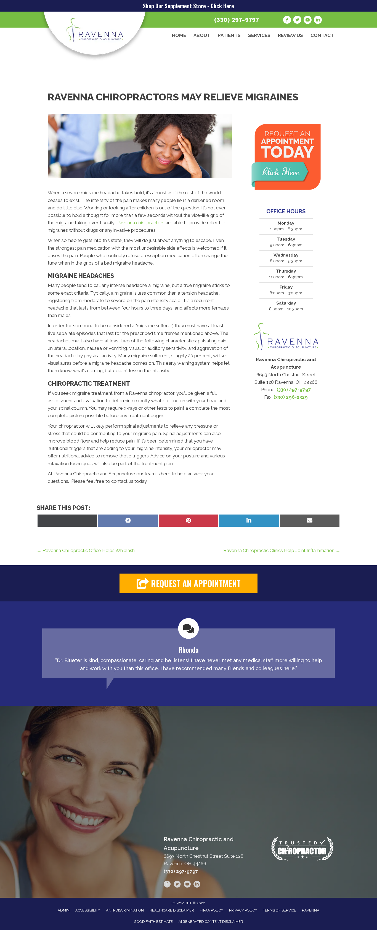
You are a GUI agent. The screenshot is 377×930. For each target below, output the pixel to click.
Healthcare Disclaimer (172, 910)
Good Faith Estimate (153, 922)
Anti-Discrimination (125, 910)
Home (179, 35)
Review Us (290, 35)
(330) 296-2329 (291, 397)
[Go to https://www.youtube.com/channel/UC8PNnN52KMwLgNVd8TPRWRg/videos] (307, 21)
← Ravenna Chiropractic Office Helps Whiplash (86, 550)
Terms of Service (279, 910)
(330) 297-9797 (236, 19)
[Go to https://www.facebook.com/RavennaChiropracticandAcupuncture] (287, 21)
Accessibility (87, 910)
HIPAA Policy (211, 910)
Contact (322, 35)
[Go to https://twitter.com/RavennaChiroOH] (297, 21)
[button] (188, 583)
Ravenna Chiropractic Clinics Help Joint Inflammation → (281, 550)
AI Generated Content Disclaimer (211, 922)
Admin (64, 910)
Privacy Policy (243, 910)
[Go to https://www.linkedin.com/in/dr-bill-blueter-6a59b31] (318, 21)
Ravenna (310, 910)
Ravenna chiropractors (141, 222)
